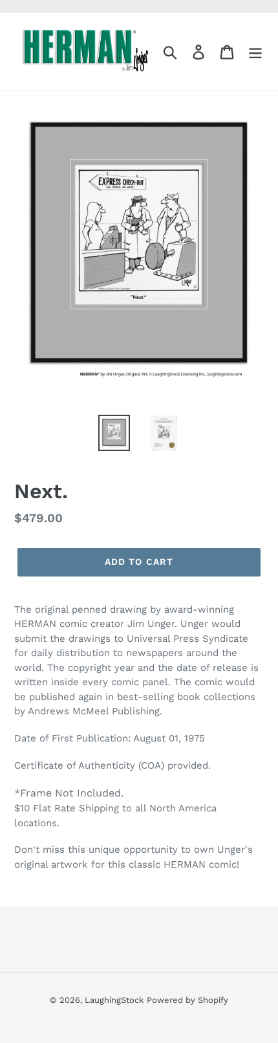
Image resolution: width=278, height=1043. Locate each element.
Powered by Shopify (187, 1000)
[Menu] (255, 52)
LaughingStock (114, 1000)
